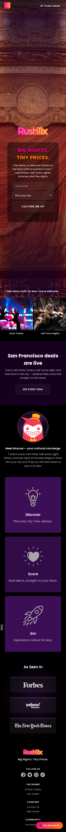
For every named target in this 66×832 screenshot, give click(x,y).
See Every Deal (33, 389)
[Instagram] (36, 775)
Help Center (33, 811)
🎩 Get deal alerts (49, 825)
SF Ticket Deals (50, 5)
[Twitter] (29, 775)
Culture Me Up (33, 206)
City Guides (33, 793)
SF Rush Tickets (33, 789)
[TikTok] (42, 775)
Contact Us (33, 807)
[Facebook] (23, 775)
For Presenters (33, 824)
